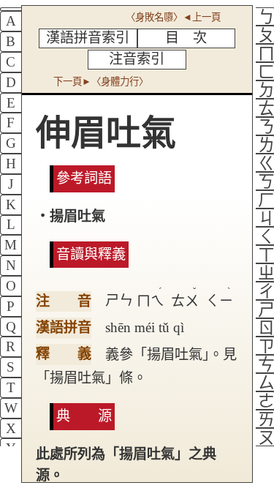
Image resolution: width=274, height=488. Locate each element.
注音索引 (136, 59)
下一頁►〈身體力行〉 (100, 81)
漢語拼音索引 (87, 37)
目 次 (186, 37)
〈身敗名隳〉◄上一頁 (173, 17)
